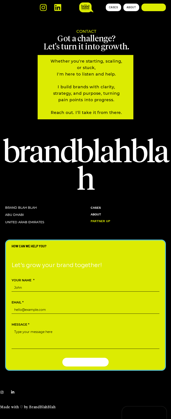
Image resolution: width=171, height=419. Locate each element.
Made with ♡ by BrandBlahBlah (27, 407)
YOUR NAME (23, 280)
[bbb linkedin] (58, 7)
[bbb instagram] (43, 7)
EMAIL (18, 302)
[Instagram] (2, 392)
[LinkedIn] (13, 392)
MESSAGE (20, 324)
